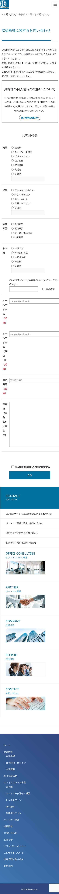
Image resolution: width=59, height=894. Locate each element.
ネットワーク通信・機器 (18, 793)
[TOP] (29, 730)
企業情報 (8, 751)
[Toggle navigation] (55, 4)
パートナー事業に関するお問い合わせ (24, 523)
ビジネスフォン (13, 800)
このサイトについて (14, 852)
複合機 (9, 786)
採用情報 (8, 826)
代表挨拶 (10, 756)
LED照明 (10, 806)
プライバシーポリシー (15, 846)
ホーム (7, 745)
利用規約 (8, 865)
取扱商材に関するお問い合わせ (21, 542)
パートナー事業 (11, 819)
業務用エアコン (13, 813)
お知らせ (8, 839)
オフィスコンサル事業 (15, 782)
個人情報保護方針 (30, 117)
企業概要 (10, 769)
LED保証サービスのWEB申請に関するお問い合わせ (29, 515)
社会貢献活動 (10, 775)
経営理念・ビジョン (16, 762)
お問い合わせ (10, 14)
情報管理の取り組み (14, 859)
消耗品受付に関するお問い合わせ (22, 532)
